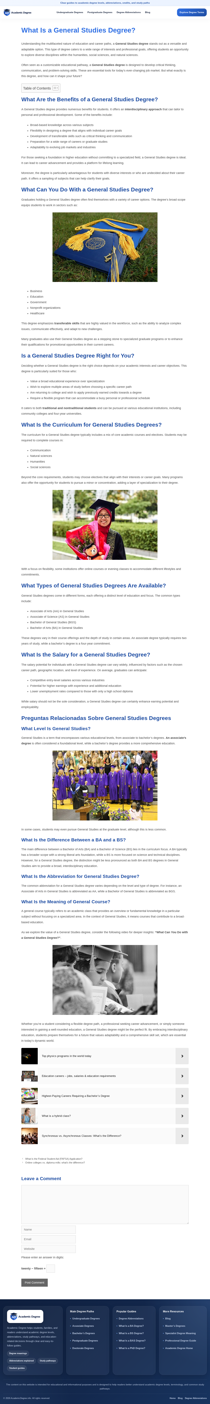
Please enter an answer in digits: (42, 1257)
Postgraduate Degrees (99, 12)
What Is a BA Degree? (131, 1325)
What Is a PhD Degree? (132, 1348)
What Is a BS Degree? (131, 1333)
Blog (147, 12)
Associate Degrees (83, 1325)
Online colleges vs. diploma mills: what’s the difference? (55, 1162)
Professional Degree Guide (180, 1340)
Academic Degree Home (179, 1348)
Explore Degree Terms (192, 12)
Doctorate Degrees (83, 1348)
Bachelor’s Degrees (83, 1333)
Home (173, 1398)
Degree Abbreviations (129, 12)
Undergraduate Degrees (70, 12)
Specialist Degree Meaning (180, 1333)
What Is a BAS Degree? (132, 1340)
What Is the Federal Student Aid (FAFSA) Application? (53, 1158)
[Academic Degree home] (19, 12)
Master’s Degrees (175, 1325)
